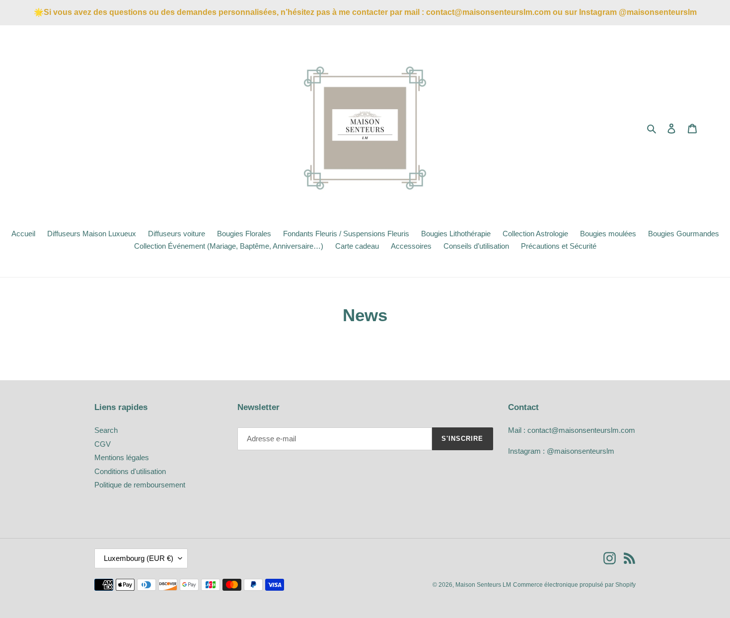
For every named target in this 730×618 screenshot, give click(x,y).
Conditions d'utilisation (130, 471)
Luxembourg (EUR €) (138, 558)
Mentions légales (121, 457)
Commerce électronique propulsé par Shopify (574, 584)
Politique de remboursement (139, 485)
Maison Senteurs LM (483, 584)
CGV (102, 444)
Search (106, 430)
